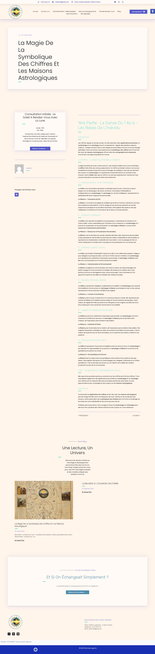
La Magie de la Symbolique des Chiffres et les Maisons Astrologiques (39, 525)
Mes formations (71, 14)
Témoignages (85, 14)
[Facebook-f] (9, 634)
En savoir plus (19, 540)
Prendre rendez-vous (106, 11)
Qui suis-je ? (45, 11)
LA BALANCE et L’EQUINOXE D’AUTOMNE (100, 483)
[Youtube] (13, 634)
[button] (152, 11)
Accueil (35, 11)
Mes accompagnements (87, 11)
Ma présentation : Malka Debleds (64, 11)
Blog (119, 11)
